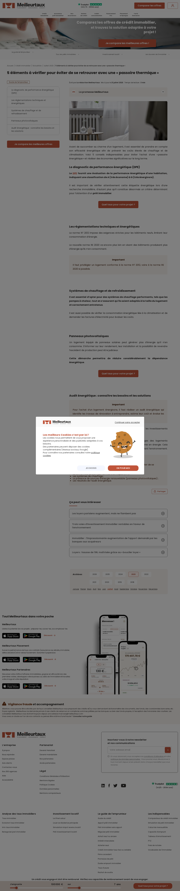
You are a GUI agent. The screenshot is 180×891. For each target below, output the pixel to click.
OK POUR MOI (123, 468)
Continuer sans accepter (126, 424)
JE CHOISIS (91, 468)
